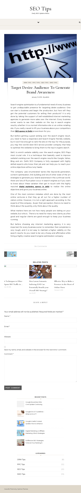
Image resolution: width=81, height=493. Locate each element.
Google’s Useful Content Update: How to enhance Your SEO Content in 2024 (34, 422)
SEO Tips (40, 8)
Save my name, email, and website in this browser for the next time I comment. (35, 350)
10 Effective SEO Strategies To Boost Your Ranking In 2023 (35, 442)
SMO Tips (53, 82)
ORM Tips (27, 82)
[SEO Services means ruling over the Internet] (9, 254)
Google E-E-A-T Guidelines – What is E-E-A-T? (35, 413)
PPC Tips (36, 82)
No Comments (40, 246)
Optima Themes (22, 489)
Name (7, 316)
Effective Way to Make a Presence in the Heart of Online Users (64, 284)
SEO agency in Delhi (23, 131)
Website (7, 337)
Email (7, 326)
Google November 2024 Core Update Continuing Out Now (34, 403)
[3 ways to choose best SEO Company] (72, 254)
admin (47, 97)
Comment (9, 354)
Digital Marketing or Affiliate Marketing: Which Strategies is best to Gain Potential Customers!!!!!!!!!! (35, 432)
